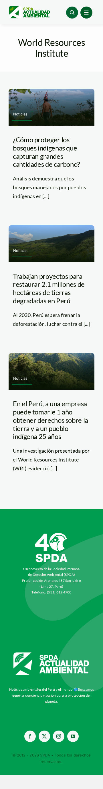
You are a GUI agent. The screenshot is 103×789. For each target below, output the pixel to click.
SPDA (45, 755)
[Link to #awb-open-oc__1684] (86, 13)
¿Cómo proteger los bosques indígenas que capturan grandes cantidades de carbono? (46, 151)
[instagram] (58, 736)
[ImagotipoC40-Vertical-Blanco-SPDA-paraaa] (51, 534)
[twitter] (44, 736)
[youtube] (73, 736)
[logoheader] (29, 8)
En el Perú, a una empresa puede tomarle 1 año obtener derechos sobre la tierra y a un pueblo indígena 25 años (50, 419)
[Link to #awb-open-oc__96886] (72, 13)
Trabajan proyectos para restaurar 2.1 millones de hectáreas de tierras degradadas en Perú (49, 288)
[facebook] (30, 736)
